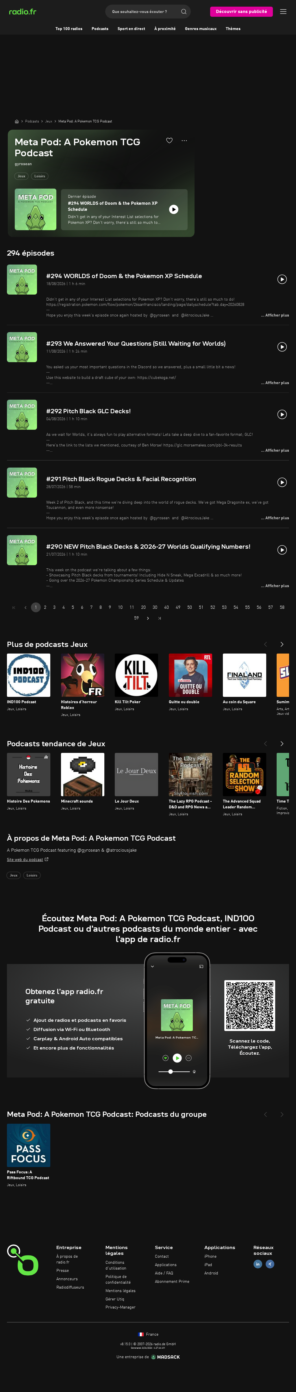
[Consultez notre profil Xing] (270, 1264)
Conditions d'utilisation (116, 1265)
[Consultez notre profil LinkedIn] (258, 1264)
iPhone (210, 1257)
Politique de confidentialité (118, 1280)
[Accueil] (16, 121)
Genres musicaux (201, 29)
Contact (162, 1257)
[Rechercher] (183, 11)
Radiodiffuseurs (70, 1287)
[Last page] (159, 618)
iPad (208, 1265)
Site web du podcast (25, 860)
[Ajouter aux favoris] (169, 140)
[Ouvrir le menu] (283, 11)
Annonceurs (67, 1279)
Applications (166, 1265)
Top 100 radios (69, 29)
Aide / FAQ (164, 1273)
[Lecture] (173, 209)
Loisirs (39, 176)
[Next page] (148, 618)
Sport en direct (131, 29)
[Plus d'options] (184, 140)
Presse (62, 1271)
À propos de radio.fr (67, 1259)
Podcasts (100, 29)
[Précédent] (265, 642)
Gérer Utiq (115, 1299)
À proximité (165, 29)
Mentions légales (121, 1291)
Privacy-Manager (121, 1307)
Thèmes (233, 29)
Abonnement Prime (172, 1282)
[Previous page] (25, 607)
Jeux (21, 176)
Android (211, 1273)
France (151, 1335)
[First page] (13, 607)
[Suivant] (282, 642)
